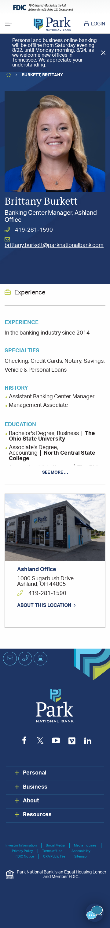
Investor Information (21, 845)
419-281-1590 (34, 230)
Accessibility (81, 851)
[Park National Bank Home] (52, 24)
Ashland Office (36, 569)
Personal (34, 773)
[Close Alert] (103, 52)
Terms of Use (52, 851)
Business (35, 787)
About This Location (44, 605)
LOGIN (98, 23)
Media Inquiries (85, 845)
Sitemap (80, 856)
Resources (37, 814)
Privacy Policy (22, 851)
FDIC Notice (25, 856)
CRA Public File (54, 856)
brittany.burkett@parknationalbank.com (54, 245)
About (31, 801)
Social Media (55, 845)
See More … (55, 472)
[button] (95, 912)
